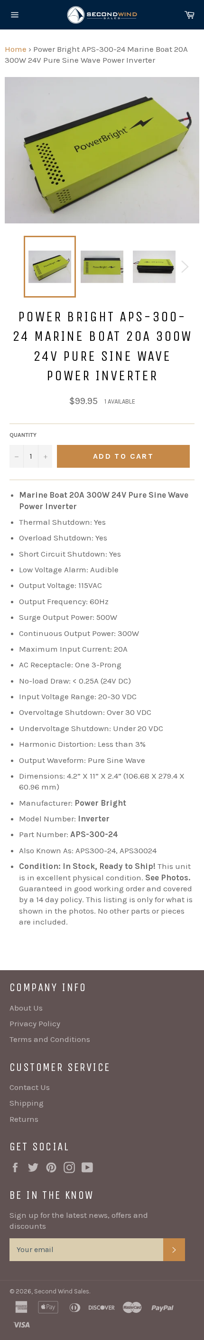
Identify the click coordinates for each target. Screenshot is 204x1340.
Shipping (26, 1103)
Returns (23, 1119)
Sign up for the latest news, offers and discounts (78, 1220)
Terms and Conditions (49, 1039)
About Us (26, 1007)
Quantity (23, 435)
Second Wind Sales (61, 1291)
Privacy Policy (34, 1023)
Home (16, 49)
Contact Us (29, 1087)
